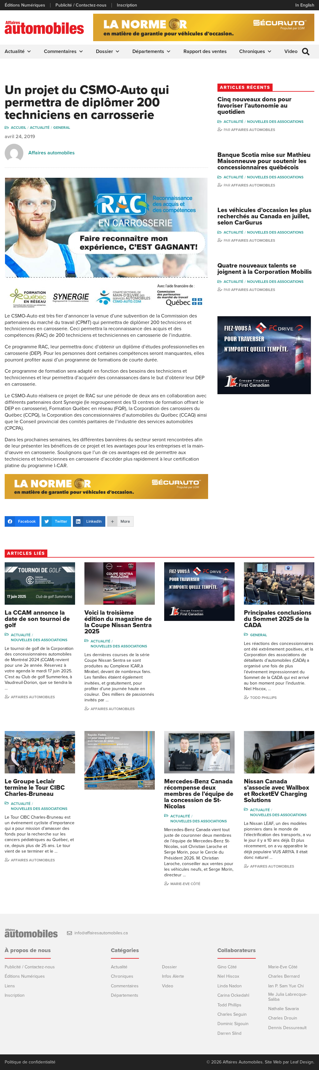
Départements (148, 51)
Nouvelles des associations (275, 121)
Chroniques (252, 51)
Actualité (15, 51)
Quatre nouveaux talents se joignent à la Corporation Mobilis (264, 269)
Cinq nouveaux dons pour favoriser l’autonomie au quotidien (254, 106)
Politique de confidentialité (30, 1062)
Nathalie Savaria (283, 1008)
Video (291, 51)
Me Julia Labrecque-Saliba (287, 997)
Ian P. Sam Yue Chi (286, 986)
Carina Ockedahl (233, 995)
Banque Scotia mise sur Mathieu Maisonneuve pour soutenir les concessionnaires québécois (264, 161)
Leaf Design (301, 1062)
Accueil (18, 127)
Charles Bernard (284, 976)
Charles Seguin (232, 1014)
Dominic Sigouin (233, 1023)
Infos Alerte (173, 976)
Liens (10, 986)
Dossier (104, 51)
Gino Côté (227, 967)
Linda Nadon (229, 986)
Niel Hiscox (228, 976)
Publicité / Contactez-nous (81, 5)
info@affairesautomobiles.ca (101, 933)
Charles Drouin (282, 1018)
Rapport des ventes (205, 51)
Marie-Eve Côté (185, 884)
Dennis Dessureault (287, 1027)
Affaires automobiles (51, 153)
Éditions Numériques (25, 5)
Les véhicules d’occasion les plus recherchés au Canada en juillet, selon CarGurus (264, 216)
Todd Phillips (263, 697)
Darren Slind (229, 1033)
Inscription (127, 5)
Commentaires (60, 51)
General (61, 127)
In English (304, 5)
